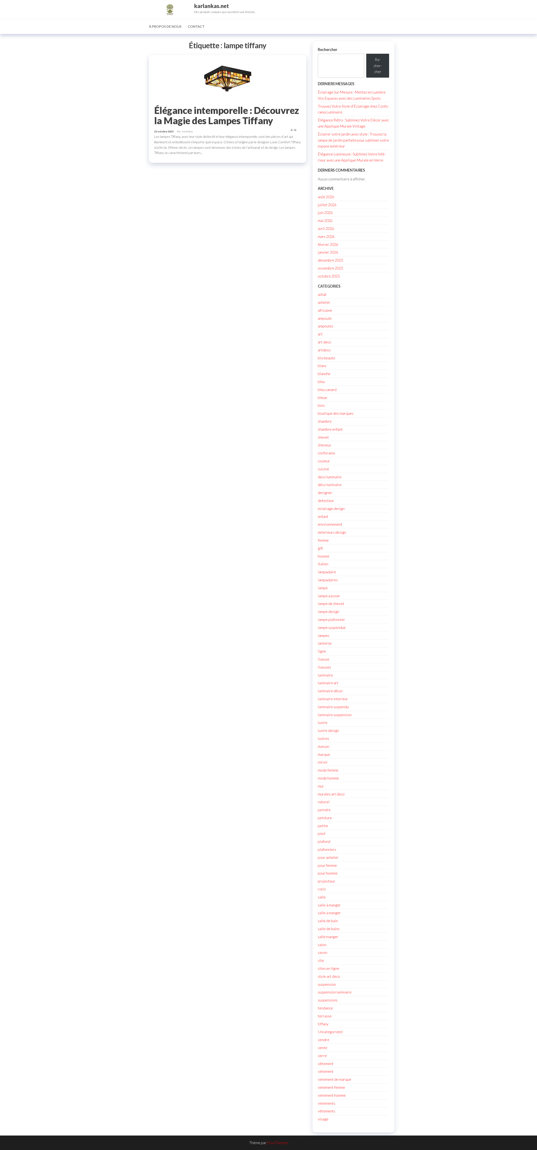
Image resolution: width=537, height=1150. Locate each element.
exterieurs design (332, 532)
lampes (323, 635)
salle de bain (328, 920)
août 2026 (326, 196)
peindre (324, 809)
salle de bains (329, 928)
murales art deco (331, 794)
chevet (323, 437)
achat (322, 294)
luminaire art (328, 683)
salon (322, 944)
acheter (324, 302)
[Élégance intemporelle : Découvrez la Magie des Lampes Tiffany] (227, 78)
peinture (325, 817)
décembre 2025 (330, 260)
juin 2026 (325, 212)
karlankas (187, 131)
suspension (327, 984)
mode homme (328, 778)
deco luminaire (329, 477)
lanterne (325, 643)
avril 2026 (326, 228)
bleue (322, 397)
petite (323, 825)
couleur (324, 461)
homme (323, 556)
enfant (323, 516)
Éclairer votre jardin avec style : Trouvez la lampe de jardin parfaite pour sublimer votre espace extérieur (353, 140)
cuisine (323, 469)
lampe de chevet (331, 603)
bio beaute (326, 358)
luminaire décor (330, 690)
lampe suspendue (332, 627)
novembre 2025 (330, 268)
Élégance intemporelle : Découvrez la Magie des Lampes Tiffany (226, 115)
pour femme (327, 865)
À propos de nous (165, 26)
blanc (322, 365)
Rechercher (327, 49)
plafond (324, 841)
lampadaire (327, 572)
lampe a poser (329, 595)
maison (323, 746)
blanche (324, 373)
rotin (322, 889)
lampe (323, 587)
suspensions (328, 1000)
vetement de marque (334, 1079)
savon (322, 952)
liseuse (323, 659)
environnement (330, 524)
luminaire (325, 675)
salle (322, 897)
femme (323, 540)
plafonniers (327, 849)
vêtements (326, 1111)
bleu (321, 381)
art (320, 334)
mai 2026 (325, 220)
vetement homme (332, 1095)
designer (325, 492)
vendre (323, 1039)
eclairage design (331, 508)
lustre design (328, 730)
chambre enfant (330, 429)
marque (324, 754)
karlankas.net (211, 6)
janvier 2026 (328, 252)
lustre (322, 722)
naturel (324, 801)
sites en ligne (328, 968)
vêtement (326, 1063)
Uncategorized (330, 1031)
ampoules (325, 326)
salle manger (328, 936)
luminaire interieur (333, 698)
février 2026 (328, 244)
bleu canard (327, 389)
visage (323, 1119)
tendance (325, 1008)
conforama (326, 453)
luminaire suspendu (333, 706)
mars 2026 (326, 236)
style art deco (329, 976)
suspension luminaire (335, 992)
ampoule (325, 318)
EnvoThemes (277, 1142)
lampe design (328, 611)
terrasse (325, 1016)
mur (321, 786)
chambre (325, 421)
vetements (326, 1103)
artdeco (324, 350)
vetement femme (331, 1087)
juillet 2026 (327, 204)
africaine (325, 310)
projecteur (326, 881)
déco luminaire (329, 484)
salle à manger (329, 905)
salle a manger (329, 912)
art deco (324, 342)
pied (321, 833)
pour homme (328, 873)
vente (322, 1047)
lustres (323, 738)
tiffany (323, 1024)
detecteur (326, 500)
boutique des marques (335, 413)
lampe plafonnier (331, 619)
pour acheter (328, 857)
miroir (323, 762)
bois (321, 405)
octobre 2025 (329, 276)
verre (322, 1055)
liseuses (324, 667)
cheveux (324, 445)
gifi (320, 548)
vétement (326, 1071)
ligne (322, 651)
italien (323, 564)
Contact (196, 26)
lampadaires (328, 580)
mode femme (328, 770)
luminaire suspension (335, 714)
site (321, 960)
